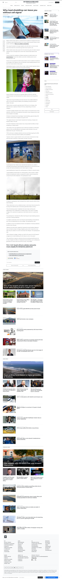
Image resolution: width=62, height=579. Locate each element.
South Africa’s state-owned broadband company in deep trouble (8, 301)
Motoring (18, 298)
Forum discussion (31, 265)
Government (5, 298)
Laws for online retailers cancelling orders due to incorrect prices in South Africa (29, 487)
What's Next (35, 5)
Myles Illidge (6, 14)
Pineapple (48, 103)
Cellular (20, 543)
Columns (47, 543)
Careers (20, 560)
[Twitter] (4, 44)
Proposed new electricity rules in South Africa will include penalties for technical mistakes (29, 497)
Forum (22, 5)
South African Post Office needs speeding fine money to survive (23, 301)
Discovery (47, 91)
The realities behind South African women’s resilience (54, 58)
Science (47, 548)
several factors (9, 56)
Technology (48, 550)
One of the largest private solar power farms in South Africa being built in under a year (22, 287)
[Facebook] (5, 568)
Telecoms (18, 395)
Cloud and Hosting (37, 543)
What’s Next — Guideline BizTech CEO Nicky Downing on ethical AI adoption (54, 66)
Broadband (21, 542)
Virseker (47, 105)
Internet (20, 547)
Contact (20, 559)
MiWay (47, 95)
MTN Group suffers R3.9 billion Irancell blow (28, 428)
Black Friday (33, 298)
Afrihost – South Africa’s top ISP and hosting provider (53, 15)
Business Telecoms (9, 543)
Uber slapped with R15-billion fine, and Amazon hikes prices (22, 464)
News (11, 5)
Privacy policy (36, 555)
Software (34, 550)
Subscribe (57, 2)
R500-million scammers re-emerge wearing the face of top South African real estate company (30, 340)
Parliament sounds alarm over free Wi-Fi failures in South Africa (9, 390)
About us (20, 555)
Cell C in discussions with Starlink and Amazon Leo (29, 396)
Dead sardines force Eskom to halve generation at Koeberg (22, 376)
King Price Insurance (50, 94)
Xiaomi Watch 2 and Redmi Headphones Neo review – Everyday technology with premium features (54, 23)
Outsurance (48, 102)
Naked (47, 97)
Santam (47, 98)
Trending (20, 551)
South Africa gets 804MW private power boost (28, 308)
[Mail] (4, 51)
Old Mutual (48, 100)
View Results (52, 111)
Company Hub (43, 5)
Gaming (20, 546)
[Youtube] (15, 568)
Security (18, 338)
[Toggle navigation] (3, 2)
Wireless (34, 551)
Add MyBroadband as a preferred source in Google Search (20, 253)
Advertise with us (23, 556)
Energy (5, 284)
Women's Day (52, 56)
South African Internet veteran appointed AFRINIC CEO (22, 390)
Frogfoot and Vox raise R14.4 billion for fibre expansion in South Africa (8, 479)
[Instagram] (17, 568)
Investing (47, 547)
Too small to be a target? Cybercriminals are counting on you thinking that (54, 46)
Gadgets (6, 546)
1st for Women (48, 86)
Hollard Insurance (49, 92)
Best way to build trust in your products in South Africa (37, 478)
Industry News (28, 5)
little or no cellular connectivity (22, 43)
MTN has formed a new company (25, 319)
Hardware (48, 546)
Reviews (34, 548)
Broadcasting (35, 542)
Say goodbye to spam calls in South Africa (22, 478)
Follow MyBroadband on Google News (16, 255)
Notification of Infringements (40, 556)
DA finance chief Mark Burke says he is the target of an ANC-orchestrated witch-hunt (30, 351)
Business (18, 437)
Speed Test (49, 5)
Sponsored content (23, 557)
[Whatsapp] (10, 568)
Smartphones (21, 550)
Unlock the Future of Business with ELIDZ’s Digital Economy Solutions (54, 31)
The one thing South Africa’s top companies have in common (36, 390)
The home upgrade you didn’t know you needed (54, 38)
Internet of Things (37, 547)
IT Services (7, 548)
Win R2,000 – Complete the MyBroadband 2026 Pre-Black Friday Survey (37, 301)
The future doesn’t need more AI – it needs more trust (53, 73)
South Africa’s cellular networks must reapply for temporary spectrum (21, 245)
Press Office (17, 5)
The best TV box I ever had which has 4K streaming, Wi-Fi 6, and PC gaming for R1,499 (30, 518)
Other (47, 106)
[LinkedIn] (4, 46)
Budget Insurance (49, 89)
